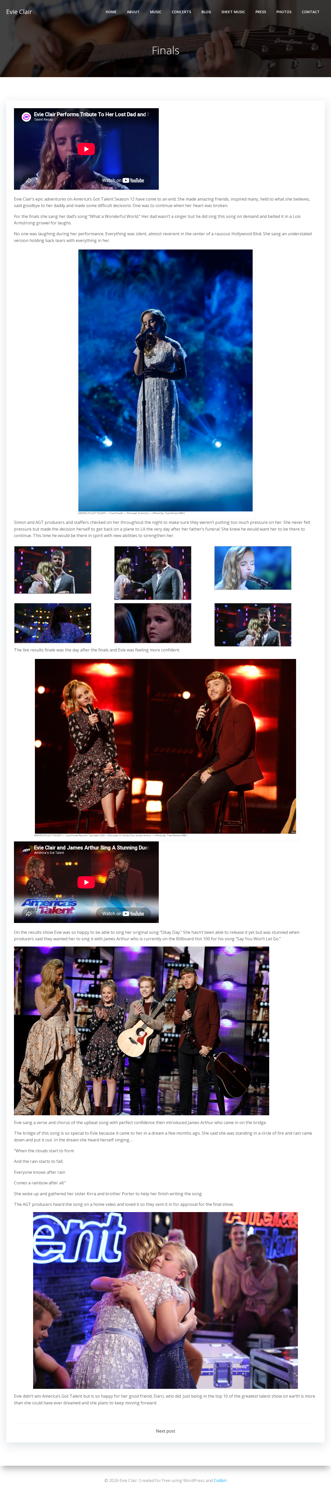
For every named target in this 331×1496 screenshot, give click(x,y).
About (133, 11)
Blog (206, 11)
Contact (311, 11)
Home (111, 11)
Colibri (220, 1480)
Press (260, 11)
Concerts (181, 11)
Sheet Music (233, 11)
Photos (283, 11)
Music (155, 11)
